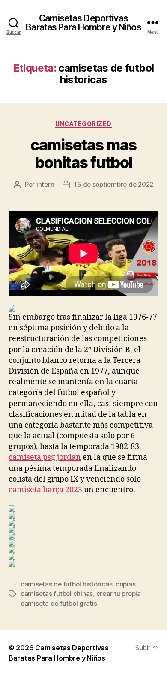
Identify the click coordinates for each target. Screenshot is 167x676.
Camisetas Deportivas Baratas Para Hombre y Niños (83, 23)
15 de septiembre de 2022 (113, 184)
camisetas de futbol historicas (66, 584)
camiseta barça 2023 (45, 490)
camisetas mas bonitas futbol (83, 153)
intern (45, 184)
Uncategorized (83, 123)
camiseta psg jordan (45, 457)
